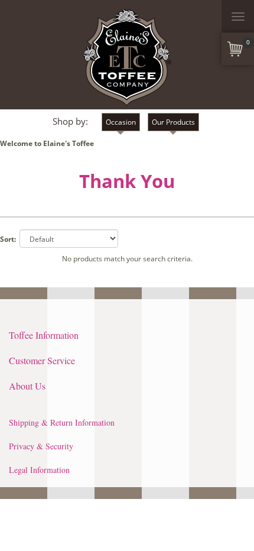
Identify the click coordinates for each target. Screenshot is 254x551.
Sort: (8, 239)
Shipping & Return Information (62, 422)
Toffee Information (44, 335)
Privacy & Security (41, 446)
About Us (27, 386)
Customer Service (42, 360)
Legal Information (39, 469)
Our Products (173, 122)
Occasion (121, 122)
